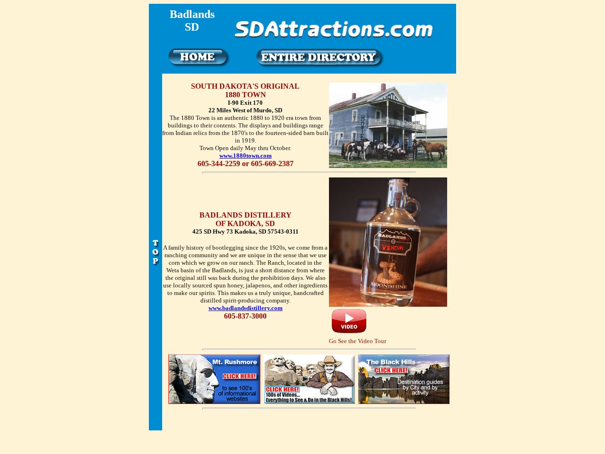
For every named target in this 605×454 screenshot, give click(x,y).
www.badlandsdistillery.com (245, 307)
